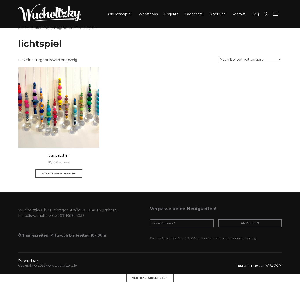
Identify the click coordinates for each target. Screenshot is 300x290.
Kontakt (238, 14)
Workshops (148, 14)
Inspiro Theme (247, 265)
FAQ (255, 14)
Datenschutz (28, 261)
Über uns (217, 14)
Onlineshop (117, 14)
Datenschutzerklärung (239, 238)
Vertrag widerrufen (150, 277)
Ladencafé (194, 14)
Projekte (171, 14)
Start (22, 28)
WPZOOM (273, 265)
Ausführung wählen (58, 173)
